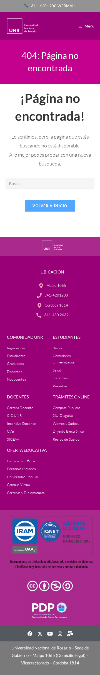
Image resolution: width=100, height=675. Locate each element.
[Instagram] (60, 634)
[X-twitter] (40, 634)
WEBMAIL (67, 6)
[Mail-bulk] (70, 634)
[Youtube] (50, 634)
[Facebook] (30, 634)
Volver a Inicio (50, 206)
